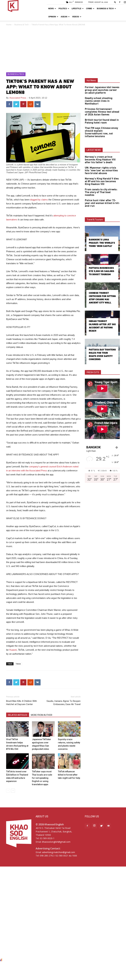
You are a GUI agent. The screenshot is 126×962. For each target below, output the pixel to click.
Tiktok (18, 664)
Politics (63, 8)
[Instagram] (94, 825)
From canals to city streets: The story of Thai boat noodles (101, 192)
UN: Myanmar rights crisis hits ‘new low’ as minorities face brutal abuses (101, 170)
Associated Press (17, 98)
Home (9, 24)
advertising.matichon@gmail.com (58, 852)
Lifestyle (76, 8)
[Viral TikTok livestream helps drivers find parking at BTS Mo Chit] (17, 729)
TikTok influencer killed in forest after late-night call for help (69, 774)
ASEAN (64, 16)
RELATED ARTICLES (17, 715)
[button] (115, 2)
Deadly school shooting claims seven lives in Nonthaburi (98, 101)
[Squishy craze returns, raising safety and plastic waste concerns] (69, 729)
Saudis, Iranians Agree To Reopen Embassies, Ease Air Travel (64, 703)
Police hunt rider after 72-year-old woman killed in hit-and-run (102, 203)
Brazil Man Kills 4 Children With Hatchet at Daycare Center (21, 703)
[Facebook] (119, 2)
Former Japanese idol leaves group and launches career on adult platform (102, 90)
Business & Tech (105, 8)
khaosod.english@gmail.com (56, 841)
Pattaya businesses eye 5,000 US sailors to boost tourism (101, 271)
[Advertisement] (63, 49)
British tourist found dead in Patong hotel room (102, 121)
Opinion (52, 16)
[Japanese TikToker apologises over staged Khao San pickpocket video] (43, 729)
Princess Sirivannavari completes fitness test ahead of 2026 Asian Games (102, 112)
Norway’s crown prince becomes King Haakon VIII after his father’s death (100, 160)
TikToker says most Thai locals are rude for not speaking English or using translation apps (42, 778)
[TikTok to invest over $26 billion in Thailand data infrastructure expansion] (17, 761)
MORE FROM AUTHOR (41, 715)
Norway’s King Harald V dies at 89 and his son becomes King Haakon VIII (102, 181)
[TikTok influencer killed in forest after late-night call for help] (69, 761)
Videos (75, 16)
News (51, 8)
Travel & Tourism (95, 219)
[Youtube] (108, 825)
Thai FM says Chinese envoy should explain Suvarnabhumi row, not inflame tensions (101, 132)
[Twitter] (101, 825)
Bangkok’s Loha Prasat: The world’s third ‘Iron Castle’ (102, 242)
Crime (89, 8)
